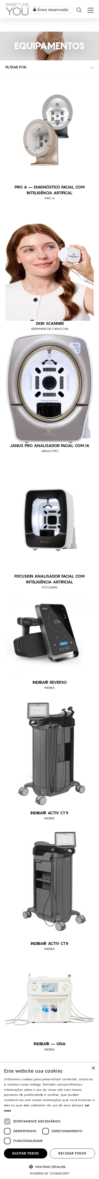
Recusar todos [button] (72, 1153)
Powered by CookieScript (49, 1173)
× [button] (93, 1068)
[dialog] (49, 1121)
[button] (49, 1166)
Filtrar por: (16, 67)
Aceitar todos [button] (25, 1153)
